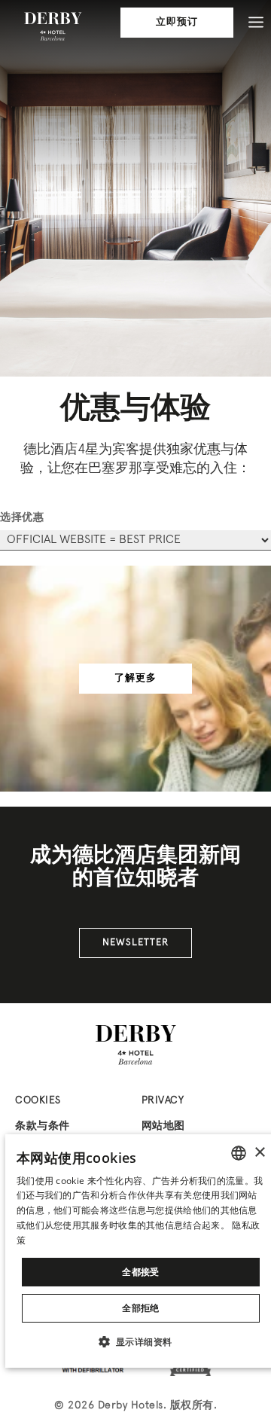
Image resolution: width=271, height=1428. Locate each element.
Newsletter (135, 942)
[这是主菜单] (255, 23)
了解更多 (135, 678)
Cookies (38, 1101)
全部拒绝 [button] (141, 1307)
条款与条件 (42, 1126)
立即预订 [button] (177, 22)
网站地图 (163, 1126)
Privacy (163, 1101)
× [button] (259, 1152)
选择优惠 (22, 518)
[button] (141, 1341)
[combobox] (238, 1153)
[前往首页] (52, 26)
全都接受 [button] (141, 1271)
